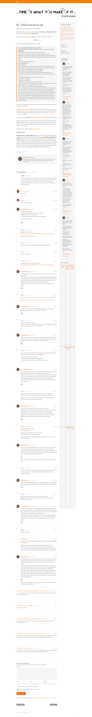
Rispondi (55, 175)
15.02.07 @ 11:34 (36, 605)
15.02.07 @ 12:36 (45, 618)
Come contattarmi (30, 1)
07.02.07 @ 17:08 (28, 391)
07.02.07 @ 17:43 (32, 445)
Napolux (22, 242)
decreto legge (24, 125)
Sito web (45, 681)
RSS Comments (63, 16)
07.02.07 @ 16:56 (32, 369)
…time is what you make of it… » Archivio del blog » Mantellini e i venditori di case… (31, 590)
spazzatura (34, 129)
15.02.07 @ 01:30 (33, 556)
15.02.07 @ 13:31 (46, 633)
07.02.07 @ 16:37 (28, 320)
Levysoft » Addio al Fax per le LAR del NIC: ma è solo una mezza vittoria (29, 633)
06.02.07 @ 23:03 (27, 251)
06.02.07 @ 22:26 (27, 242)
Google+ (72, 16)
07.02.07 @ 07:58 (32, 271)
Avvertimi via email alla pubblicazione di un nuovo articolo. (28, 689)
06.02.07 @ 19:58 (27, 200)
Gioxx (22, 191)
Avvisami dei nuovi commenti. (23, 690)
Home (17, 1)
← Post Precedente (20, 704)
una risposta (47, 135)
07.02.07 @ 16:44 (32, 335)
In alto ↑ (74, 713)
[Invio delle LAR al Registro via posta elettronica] (36, 40)
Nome (17, 681)
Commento (18, 666)
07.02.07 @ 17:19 (32, 406)
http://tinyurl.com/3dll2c (25, 430)
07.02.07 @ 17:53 (32, 480)
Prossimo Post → (53, 704)
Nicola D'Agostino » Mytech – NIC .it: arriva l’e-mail (25, 648)
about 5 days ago (65, 98)
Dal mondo (23, 151)
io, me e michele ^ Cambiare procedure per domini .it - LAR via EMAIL (28, 618)
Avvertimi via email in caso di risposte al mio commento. (28, 686)
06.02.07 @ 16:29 (26, 191)
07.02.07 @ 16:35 (32, 306)
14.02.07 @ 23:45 (30, 538)
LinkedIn (67, 16)
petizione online (49, 124)
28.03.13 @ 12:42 (38, 648)
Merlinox (22, 229)
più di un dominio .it (25, 111)
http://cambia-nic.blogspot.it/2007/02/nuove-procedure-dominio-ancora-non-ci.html (37, 233)
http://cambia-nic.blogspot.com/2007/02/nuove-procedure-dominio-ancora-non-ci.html (37, 299)
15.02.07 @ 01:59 (50, 590)
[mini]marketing (24, 538)
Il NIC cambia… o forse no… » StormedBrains (24, 605)
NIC (23, 28)
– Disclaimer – (22, 1)
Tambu (22, 200)
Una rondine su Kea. (67, 26)
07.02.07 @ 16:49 (28, 350)
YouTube (70, 16)
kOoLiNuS (62, 28)
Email (31, 681)
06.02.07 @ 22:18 (28, 229)
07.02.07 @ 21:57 (27, 529)
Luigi (61, 26)
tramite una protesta (40, 117)
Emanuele (32, 157)
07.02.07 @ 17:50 (28, 468)
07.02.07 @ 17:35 (28, 426)
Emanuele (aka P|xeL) (25, 209)
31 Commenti (25, 22)
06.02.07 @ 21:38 (33, 209)
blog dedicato (42, 352)
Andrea (22, 251)
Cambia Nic (23, 260)
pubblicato (29, 32)
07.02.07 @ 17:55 (28, 494)
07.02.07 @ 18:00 (32, 506)
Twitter (75, 16)
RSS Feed (65, 16)
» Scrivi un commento (31, 172)
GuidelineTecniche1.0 (26, 36)
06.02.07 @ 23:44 (28, 260)
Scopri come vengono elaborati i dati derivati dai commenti (44, 697)
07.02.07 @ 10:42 (28, 295)
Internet (26, 151)
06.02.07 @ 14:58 (28, 175)
